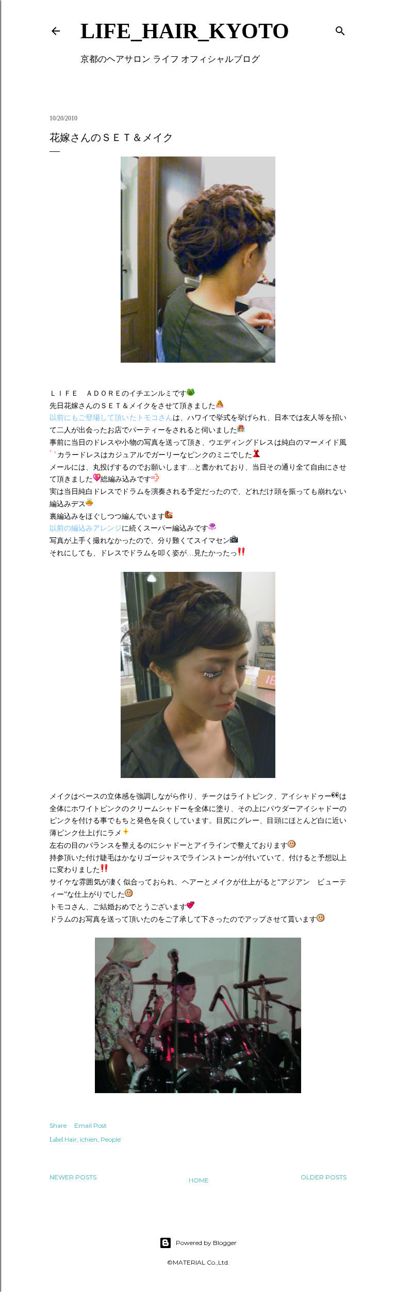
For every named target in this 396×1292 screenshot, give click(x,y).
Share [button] (58, 1125)
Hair (70, 1139)
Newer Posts (73, 1177)
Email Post (90, 1125)
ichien (88, 1139)
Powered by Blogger (206, 1243)
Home (199, 1180)
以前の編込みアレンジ (86, 528)
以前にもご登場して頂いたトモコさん (111, 418)
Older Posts (323, 1177)
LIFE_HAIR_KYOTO (184, 31)
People (111, 1139)
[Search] (340, 29)
